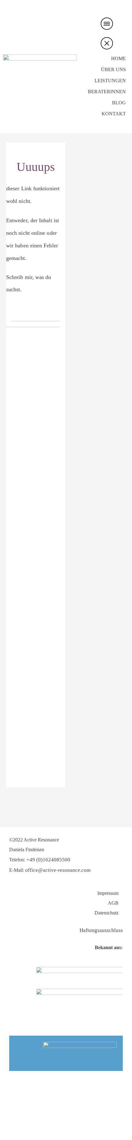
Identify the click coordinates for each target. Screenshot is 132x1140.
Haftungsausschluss (101, 930)
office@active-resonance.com (58, 870)
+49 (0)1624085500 (48, 860)
